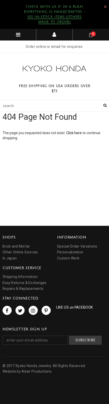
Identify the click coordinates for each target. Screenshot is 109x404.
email (55, 47)
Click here (74, 133)
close (105, 7)
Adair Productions (36, 371)
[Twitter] (20, 310)
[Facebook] (7, 310)
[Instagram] (33, 310)
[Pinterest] (46, 310)
